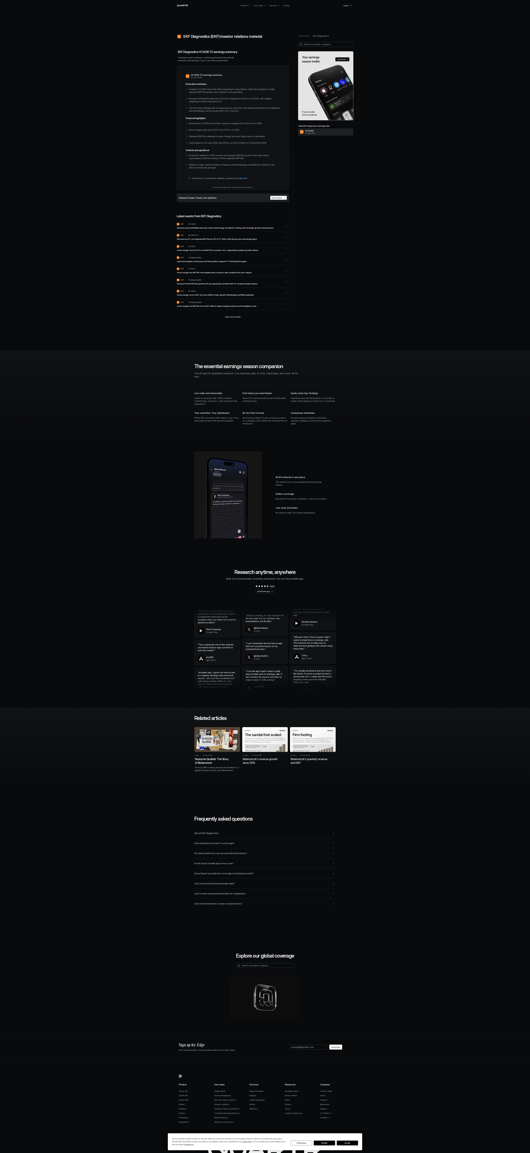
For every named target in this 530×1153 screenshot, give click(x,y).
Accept (347, 1143)
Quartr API (242, 178)
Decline (324, 1143)
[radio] (256, 586)
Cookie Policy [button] (247, 1142)
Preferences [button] (189, 1145)
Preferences (301, 1143)
